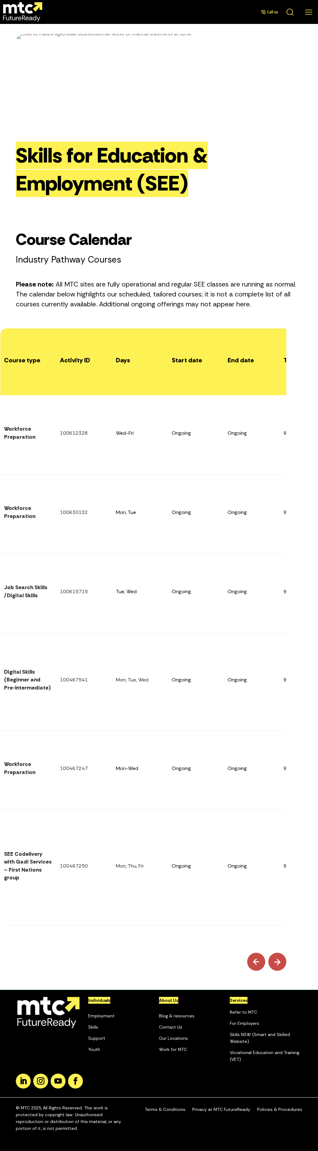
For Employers (244, 1023)
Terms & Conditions (165, 1109)
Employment (101, 1016)
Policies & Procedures (279, 1109)
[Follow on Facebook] (75, 1081)
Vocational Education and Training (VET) (264, 1056)
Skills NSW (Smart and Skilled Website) (260, 1038)
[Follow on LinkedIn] (23, 1081)
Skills (93, 1027)
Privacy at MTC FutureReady (221, 1109)
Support (96, 1038)
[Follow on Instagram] (40, 1081)
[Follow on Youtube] (58, 1081)
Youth (94, 1049)
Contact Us (170, 1027)
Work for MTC (173, 1049)
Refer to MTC (243, 1012)
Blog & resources (176, 1016)
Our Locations (173, 1038)
